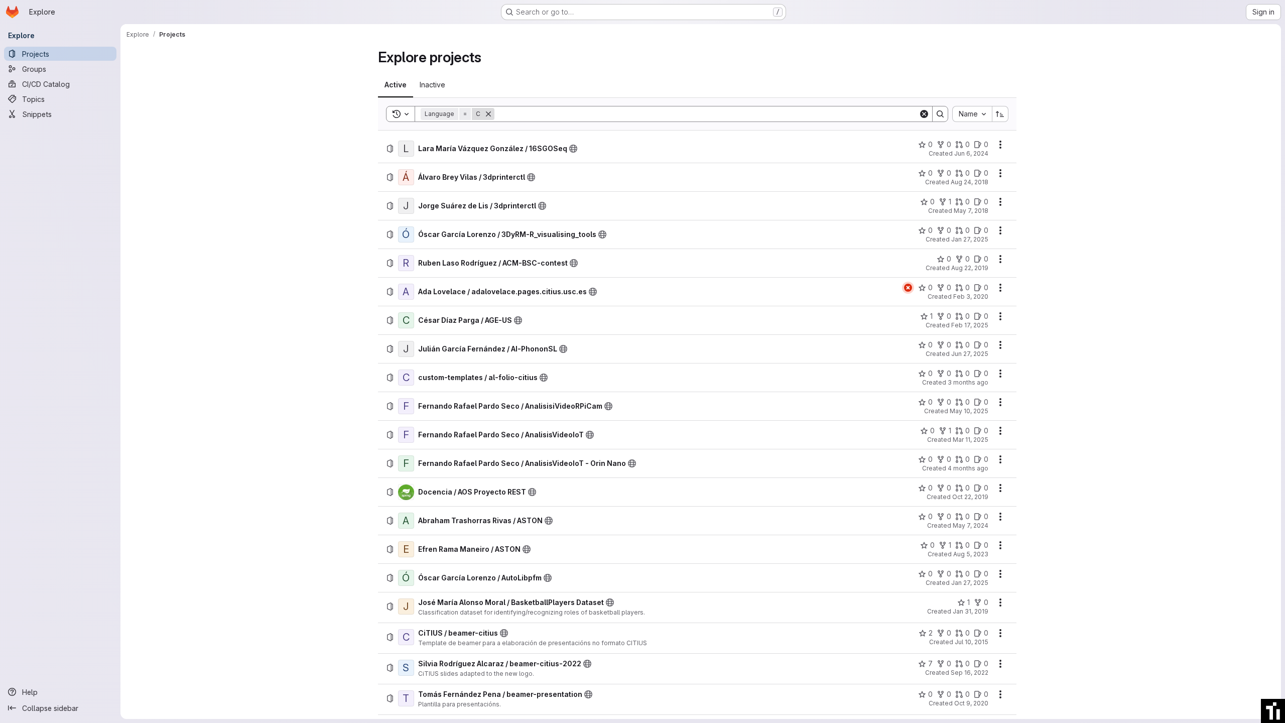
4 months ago (968, 468)
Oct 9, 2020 (971, 703)
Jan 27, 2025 (969, 239)
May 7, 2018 (971, 210)
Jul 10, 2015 (971, 642)
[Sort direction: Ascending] (1000, 114)
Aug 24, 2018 (969, 182)
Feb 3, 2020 (970, 296)
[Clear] (924, 114)
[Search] (940, 114)
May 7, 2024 (970, 525)
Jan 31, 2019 (970, 611)
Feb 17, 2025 (969, 325)
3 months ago (968, 382)
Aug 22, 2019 (969, 268)
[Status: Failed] (908, 288)
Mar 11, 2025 (970, 439)
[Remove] (488, 114)
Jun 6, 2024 (971, 153)
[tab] (395, 84)
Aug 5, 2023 (970, 554)
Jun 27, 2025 (969, 353)
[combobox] (972, 114)
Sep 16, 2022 (969, 672)
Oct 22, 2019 (970, 497)
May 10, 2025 (969, 411)
